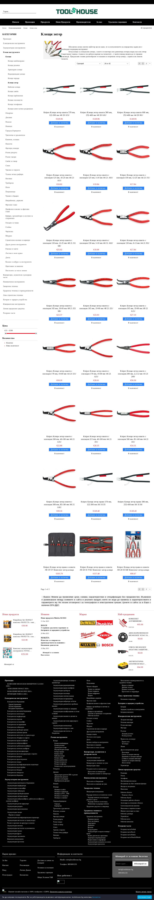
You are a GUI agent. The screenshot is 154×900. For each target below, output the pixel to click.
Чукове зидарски (93, 691)
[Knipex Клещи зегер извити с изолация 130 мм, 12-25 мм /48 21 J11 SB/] (59, 218)
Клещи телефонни (60, 764)
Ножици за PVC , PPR (62, 794)
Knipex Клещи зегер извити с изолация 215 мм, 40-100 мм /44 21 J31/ (96, 439)
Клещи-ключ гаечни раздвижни (65, 766)
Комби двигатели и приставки (98, 836)
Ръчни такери (57, 822)
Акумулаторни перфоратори (16, 785)
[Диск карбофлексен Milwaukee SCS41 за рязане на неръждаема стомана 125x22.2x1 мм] (123, 637)
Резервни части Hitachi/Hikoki (131, 837)
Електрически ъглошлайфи (16, 722)
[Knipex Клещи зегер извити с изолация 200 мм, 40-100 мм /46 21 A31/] (59, 414)
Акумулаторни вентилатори (62, 725)
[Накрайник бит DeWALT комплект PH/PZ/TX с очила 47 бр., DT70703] (7, 638)
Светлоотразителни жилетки (130, 806)
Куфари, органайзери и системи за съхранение (97, 708)
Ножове (55, 784)
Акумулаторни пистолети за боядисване (62, 732)
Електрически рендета (14, 756)
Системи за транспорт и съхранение (99, 713)
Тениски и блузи (127, 795)
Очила (123, 776)
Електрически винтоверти (15, 714)
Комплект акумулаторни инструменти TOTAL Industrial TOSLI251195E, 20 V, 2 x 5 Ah (24, 650)
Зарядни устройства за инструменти (132, 709)
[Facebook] (150, 2)
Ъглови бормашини (15, 706)
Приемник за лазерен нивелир (132, 756)
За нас (99, 22)
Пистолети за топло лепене (95, 747)
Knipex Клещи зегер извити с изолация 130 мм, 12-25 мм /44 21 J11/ (133, 176)
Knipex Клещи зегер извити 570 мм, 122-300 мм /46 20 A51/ (59, 113)
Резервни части (124, 826)
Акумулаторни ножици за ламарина (65, 709)
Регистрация (7, 875)
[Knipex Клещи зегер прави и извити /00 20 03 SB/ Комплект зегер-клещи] (133, 544)
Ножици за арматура (61, 791)
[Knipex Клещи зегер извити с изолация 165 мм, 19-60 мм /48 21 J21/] (96, 283)
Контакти (137, 22)
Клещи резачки (59, 745)
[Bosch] (104, 645)
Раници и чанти (92, 734)
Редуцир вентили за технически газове (99, 795)
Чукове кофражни (93, 693)
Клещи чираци (59, 752)
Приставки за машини (94, 745)
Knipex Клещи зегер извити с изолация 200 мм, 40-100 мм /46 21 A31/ (59, 439)
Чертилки (90, 723)
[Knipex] (104, 635)
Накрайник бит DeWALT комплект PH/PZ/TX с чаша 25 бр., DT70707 (24, 621)
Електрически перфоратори (16, 716)
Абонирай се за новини (51, 652)
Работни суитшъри (127, 814)
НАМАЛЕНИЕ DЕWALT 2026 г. (18, 689)
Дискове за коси (127, 687)
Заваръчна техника (92, 788)
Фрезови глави (91, 701)
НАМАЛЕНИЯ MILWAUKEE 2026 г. (19, 691)
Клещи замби (59, 758)
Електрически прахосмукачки (17, 759)
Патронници (91, 683)
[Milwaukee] (87, 635)
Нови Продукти (63, 22)
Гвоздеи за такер (92, 718)
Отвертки (56, 769)
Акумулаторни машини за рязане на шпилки (64, 717)
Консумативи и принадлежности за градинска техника (131, 682)
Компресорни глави (93, 766)
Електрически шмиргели (15, 772)
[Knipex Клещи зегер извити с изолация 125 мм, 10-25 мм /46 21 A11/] (59, 152)
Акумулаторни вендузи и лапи (63, 728)
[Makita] (104, 623)
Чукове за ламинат (94, 689)
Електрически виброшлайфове (17, 743)
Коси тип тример (93, 821)
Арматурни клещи (61, 747)
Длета (88, 739)
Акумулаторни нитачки (15, 826)
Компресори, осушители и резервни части (95, 753)
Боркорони (58, 806)
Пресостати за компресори (96, 771)
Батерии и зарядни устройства (131, 703)
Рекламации (24, 865)
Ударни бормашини (15, 704)
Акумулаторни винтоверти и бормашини (20, 783)
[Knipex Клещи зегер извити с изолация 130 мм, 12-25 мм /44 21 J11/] (133, 152)
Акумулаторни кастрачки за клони (99, 842)
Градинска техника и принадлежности (93, 812)
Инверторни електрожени (95, 791)
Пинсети (56, 814)
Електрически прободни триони (17, 730)
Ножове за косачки (128, 689)
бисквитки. (96, 897)
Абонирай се (9, 664)
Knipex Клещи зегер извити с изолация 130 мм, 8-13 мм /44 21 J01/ (133, 241)
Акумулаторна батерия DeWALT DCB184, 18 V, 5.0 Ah (137, 663)
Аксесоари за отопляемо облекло (132, 803)
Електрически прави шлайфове (17, 740)
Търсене (23, 860)
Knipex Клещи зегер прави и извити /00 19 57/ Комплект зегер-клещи (59, 568)
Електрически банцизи (14, 770)
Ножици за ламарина (61, 796)
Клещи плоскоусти (61, 762)
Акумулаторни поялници (61, 693)
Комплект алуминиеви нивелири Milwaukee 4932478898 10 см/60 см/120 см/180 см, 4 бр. (139, 620)
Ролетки (123, 731)
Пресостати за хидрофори (130, 691)
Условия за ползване (45, 868)
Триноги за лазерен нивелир (131, 760)
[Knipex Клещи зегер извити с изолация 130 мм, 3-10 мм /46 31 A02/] (96, 218)
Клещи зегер (59, 754)
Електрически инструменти (16, 698)
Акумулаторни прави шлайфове (63, 688)
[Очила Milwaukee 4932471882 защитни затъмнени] (123, 651)
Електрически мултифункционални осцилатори (22, 764)
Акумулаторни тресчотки (15, 842)
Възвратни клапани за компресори (99, 773)
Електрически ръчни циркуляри (17, 751)
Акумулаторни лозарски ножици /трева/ (98, 832)
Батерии (123, 707)
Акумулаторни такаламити (16, 836)
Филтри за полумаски (128, 786)
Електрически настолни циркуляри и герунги (22, 754)
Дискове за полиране (61, 779)
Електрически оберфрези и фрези (18, 738)
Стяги (55, 827)
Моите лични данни (144, 892)
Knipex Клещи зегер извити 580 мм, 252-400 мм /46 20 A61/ (96, 113)
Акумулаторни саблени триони (17, 796)
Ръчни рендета (58, 819)
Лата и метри (126, 763)
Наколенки (124, 789)
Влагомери (125, 752)
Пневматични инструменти (95, 778)
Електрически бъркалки (15, 775)
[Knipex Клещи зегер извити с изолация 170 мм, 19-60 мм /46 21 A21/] (96, 348)
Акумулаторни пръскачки (96, 844)
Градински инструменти (94, 816)
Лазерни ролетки (127, 734)
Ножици (56, 787)
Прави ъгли (125, 742)
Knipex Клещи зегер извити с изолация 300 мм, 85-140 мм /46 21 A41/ (59, 504)
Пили (88, 680)
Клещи (55, 741)
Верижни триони (93, 819)
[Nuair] (87, 645)
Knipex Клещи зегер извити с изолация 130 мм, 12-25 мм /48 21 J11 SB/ (59, 243)
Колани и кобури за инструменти (97, 742)
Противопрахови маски (128, 781)
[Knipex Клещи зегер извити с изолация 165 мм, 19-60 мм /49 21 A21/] (133, 283)
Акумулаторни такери (14, 812)
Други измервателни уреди (129, 750)
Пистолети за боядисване (95, 781)
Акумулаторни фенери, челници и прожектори (64, 682)
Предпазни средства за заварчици (98, 806)
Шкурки (89, 726)
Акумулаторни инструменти (16, 779)
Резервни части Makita (128, 835)
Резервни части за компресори (97, 769)
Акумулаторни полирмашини (63, 699)
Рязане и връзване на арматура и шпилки (21, 823)
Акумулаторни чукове (14, 831)
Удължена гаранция (117, 22)
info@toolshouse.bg (73, 860)
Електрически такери (14, 762)
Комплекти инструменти (15, 839)
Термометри (125, 765)
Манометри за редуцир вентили (98, 804)
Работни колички (93, 715)
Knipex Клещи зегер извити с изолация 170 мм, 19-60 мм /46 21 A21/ (96, 374)
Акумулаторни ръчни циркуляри (18, 804)
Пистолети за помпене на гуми (97, 784)
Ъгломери (125, 744)
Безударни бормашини (16, 708)
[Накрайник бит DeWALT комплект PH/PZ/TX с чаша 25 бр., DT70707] (7, 624)
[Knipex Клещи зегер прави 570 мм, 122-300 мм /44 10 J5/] (96, 479)
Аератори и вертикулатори (96, 838)
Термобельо (124, 816)
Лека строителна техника (128, 696)
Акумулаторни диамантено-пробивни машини (65, 705)
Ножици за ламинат (61, 798)
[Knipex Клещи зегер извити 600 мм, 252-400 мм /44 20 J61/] (133, 90)
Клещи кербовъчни (61, 760)
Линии (123, 746)
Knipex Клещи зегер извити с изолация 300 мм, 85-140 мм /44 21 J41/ (133, 439)
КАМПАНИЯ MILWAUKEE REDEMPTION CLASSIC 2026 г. (25, 685)
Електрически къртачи (14, 719)
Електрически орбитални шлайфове (19, 746)
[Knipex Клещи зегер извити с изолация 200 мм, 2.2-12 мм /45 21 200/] (133, 348)
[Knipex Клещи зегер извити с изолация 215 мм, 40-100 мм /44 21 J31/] (96, 414)
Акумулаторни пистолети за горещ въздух (21, 820)
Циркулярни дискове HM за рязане (66, 775)
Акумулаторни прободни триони (18, 793)
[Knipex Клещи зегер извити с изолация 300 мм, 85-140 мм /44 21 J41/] (133, 414)
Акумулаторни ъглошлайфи (16, 788)
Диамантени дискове (61, 777)
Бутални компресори (93, 758)
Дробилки (91, 825)
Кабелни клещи (60, 756)
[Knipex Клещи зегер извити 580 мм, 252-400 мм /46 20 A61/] (96, 90)
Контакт (5, 865)
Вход (4, 870)
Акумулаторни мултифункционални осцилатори (23, 817)
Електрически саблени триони (17, 732)
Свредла (57, 804)
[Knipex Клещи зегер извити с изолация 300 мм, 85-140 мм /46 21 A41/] (59, 479)
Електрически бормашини (15, 702)
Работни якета (125, 819)
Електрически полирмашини (16, 724)
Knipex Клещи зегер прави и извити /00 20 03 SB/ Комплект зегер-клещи (133, 568)
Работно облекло (126, 792)
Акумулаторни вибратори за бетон (64, 701)
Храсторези (91, 823)
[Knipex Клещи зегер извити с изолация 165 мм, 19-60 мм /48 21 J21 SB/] (59, 283)
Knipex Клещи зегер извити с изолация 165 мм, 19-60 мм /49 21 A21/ (133, 308)
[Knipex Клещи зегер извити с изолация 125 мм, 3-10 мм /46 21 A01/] (96, 152)
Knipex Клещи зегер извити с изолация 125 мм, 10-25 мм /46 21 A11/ (59, 178)
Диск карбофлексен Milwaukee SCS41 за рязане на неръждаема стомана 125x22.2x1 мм (140, 634)
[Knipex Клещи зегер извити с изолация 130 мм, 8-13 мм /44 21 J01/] (133, 218)
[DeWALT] (87, 623)
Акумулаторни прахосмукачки (17, 809)
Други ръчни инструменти (95, 732)
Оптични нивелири (127, 722)
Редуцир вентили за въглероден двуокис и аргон (98, 798)
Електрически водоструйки (16, 767)
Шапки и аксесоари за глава (130, 811)
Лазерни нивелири (127, 720)
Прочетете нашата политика (61, 892)
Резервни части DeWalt (128, 829)
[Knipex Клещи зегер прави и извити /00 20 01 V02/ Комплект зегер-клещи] (96, 544)
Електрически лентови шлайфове (18, 748)
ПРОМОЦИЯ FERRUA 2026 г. (17, 694)
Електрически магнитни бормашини (19, 711)
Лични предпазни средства (129, 770)
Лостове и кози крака (94, 737)
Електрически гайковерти (15, 727)
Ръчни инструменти (59, 737)
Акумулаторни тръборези (61, 690)
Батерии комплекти (127, 712)
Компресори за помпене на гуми (97, 763)
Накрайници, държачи (94, 698)
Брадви (90, 695)
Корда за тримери (128, 685)
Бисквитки (24, 875)
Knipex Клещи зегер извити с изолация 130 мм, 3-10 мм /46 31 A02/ (96, 241)
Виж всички (45, 655)
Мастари (123, 728)
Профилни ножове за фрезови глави (98, 703)
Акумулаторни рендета (14, 806)
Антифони (124, 778)
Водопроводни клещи (62, 749)
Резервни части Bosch (128, 832)
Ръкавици (124, 773)
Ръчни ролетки (127, 736)
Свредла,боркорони (59, 801)
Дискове (56, 772)
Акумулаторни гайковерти (16, 791)
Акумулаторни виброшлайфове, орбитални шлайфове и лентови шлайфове (25, 800)
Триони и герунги (59, 830)
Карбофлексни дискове (62, 781)
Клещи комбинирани (61, 743)
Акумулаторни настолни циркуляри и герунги (65, 722)
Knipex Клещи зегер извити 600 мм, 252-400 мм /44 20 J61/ (133, 113)
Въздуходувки (92, 829)
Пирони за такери (14, 815)
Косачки (90, 827)
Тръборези (56, 838)
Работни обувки (126, 798)
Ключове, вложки (59, 811)
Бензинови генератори (128, 699)
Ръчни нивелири (126, 725)
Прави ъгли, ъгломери (128, 739)
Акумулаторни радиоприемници (63, 685)
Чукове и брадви (92, 686)
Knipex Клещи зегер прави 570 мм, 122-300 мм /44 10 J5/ (96, 503)
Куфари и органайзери (95, 711)
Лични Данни (25, 870)
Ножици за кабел (60, 789)
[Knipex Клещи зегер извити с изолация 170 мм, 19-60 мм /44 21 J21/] (59, 348)
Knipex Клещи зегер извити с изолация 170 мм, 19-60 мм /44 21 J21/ (59, 372)
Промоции (30, 22)
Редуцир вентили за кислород (97, 801)
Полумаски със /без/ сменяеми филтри (133, 784)
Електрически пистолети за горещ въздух (21, 735)
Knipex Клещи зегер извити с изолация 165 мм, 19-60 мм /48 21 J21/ (96, 307)
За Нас (4, 860)
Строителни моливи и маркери (97, 729)
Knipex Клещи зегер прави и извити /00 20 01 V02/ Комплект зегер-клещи (96, 568)
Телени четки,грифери (60, 832)
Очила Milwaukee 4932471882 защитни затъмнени (138, 648)
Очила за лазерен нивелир (130, 754)
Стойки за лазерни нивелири (131, 758)
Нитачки (56, 835)
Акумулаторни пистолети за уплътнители (21, 828)
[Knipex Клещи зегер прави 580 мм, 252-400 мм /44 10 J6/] (133, 479)
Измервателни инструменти (129, 716)
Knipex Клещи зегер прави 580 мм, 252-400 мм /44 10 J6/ (133, 503)
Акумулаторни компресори (95, 760)
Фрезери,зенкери (58, 816)
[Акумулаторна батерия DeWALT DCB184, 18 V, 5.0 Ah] (123, 665)
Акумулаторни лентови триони (63, 696)
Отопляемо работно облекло (130, 800)
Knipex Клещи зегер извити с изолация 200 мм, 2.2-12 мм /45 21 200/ (133, 374)
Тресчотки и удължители (61, 808)
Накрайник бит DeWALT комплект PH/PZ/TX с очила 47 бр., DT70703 (24, 635)
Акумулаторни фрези (14, 833)
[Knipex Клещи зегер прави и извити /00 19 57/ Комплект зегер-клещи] (59, 544)
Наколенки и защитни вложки (130, 808)
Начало (15, 22)
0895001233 (22, 2)
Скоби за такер (58, 824)
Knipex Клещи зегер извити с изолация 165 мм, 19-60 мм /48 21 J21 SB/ (59, 308)
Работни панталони (127, 822)
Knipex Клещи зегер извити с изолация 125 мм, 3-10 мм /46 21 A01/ (96, 176)
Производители (83, 22)
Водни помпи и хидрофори (97, 840)
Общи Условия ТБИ (45, 877)
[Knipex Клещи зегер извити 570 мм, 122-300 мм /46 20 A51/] (59, 90)
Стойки (89, 721)
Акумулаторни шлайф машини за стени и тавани (65, 712)
